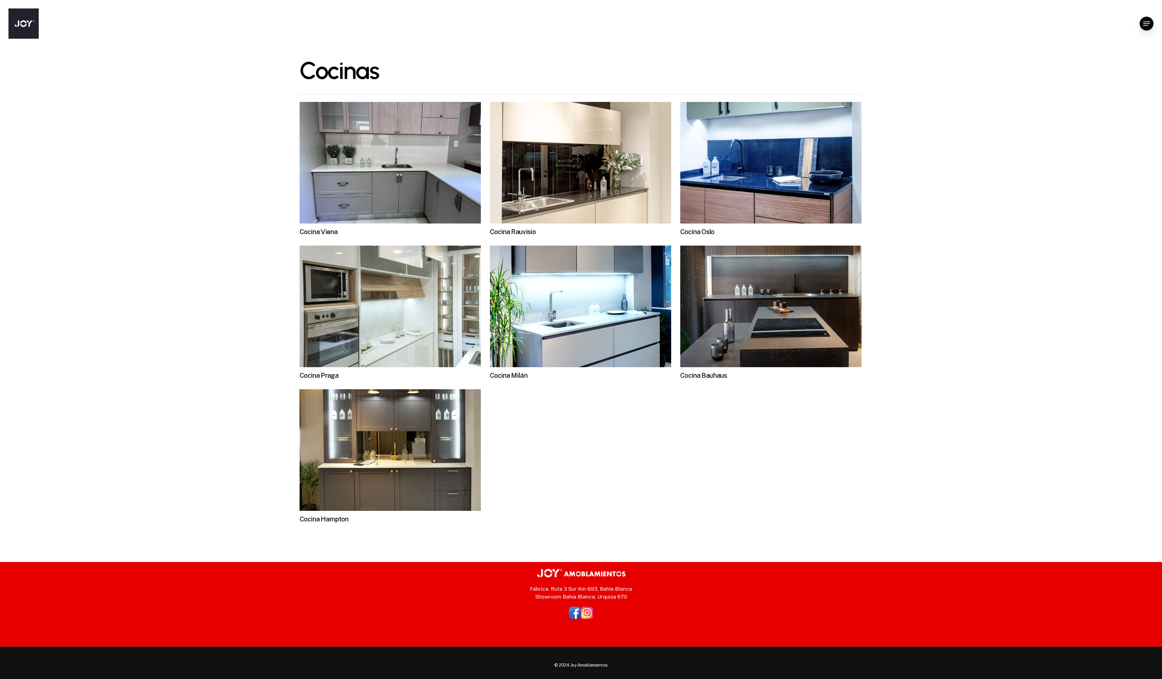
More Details (391, 158)
